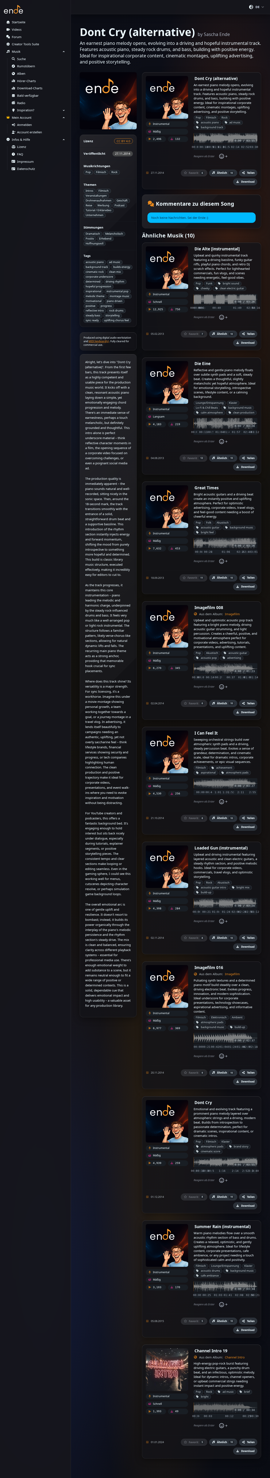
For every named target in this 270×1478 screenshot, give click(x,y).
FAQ (20, 154)
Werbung (103, 205)
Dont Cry (203, 1102)
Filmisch (101, 172)
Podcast (120, 205)
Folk (208, 522)
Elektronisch (219, 1017)
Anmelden (24, 124)
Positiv (90, 238)
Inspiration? (25, 110)
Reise (89, 205)
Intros (89, 190)
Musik (16, 51)
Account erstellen (29, 132)
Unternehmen (94, 215)
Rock (114, 172)
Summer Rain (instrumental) (222, 1226)
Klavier (233, 402)
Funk (209, 283)
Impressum (25, 161)
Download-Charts (29, 88)
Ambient (237, 1017)
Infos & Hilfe (21, 139)
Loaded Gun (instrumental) (221, 848)
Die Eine (202, 363)
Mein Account (21, 117)
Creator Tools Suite (25, 44)
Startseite (18, 22)
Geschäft (122, 200)
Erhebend (105, 238)
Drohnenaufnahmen (98, 200)
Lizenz (21, 146)
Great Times (206, 488)
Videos (17, 29)
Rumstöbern (26, 66)
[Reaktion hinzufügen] (223, 156)
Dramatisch (93, 233)
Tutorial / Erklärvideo (98, 210)
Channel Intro (235, 1357)
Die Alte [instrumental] (217, 249)
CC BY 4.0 (123, 141)
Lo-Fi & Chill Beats (207, 407)
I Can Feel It (206, 733)
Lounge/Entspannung (210, 402)
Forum (17, 37)
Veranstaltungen (96, 195)
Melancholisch (114, 233)
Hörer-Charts (26, 81)
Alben (21, 73)
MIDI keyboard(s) (99, 341)
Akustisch (223, 522)
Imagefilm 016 (208, 967)
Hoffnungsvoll (94, 243)
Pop (88, 172)
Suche (21, 59)
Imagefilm (232, 614)
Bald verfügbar (28, 95)
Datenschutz (26, 168)
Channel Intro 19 (210, 1351)
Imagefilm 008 (208, 607)
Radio (21, 103)
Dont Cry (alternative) (216, 78)
